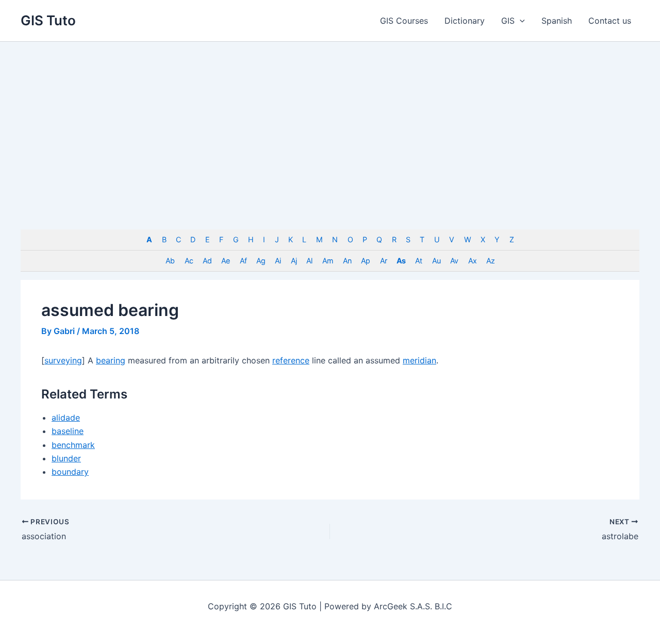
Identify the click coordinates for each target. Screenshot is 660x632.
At (418, 260)
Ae (225, 260)
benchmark (73, 445)
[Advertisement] (330, 119)
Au (436, 260)
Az (490, 260)
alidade (66, 417)
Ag (260, 260)
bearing (110, 360)
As (401, 260)
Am (327, 260)
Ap (365, 260)
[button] (520, 20)
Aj (293, 260)
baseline (68, 431)
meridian (419, 360)
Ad (207, 260)
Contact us (609, 20)
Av (454, 260)
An (347, 260)
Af (243, 260)
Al (309, 260)
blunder (66, 458)
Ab (170, 260)
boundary (70, 472)
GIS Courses (404, 20)
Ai (277, 260)
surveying (63, 360)
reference (290, 360)
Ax (472, 260)
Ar (383, 260)
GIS (508, 20)
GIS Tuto (48, 20)
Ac (189, 260)
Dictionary (464, 20)
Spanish (556, 20)
